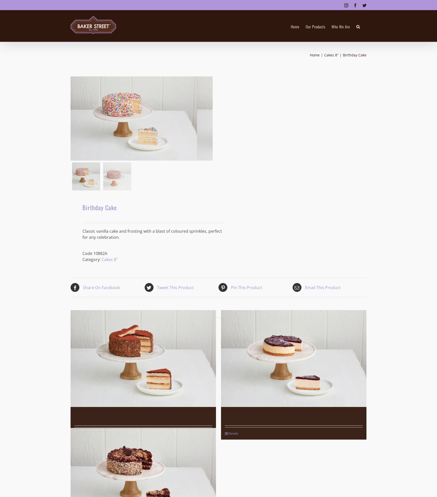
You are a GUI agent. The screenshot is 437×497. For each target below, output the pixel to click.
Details (233, 433)
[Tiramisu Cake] (143, 358)
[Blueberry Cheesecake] (293, 358)
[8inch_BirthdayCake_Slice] (134, 118)
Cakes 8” (110, 259)
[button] (358, 26)
